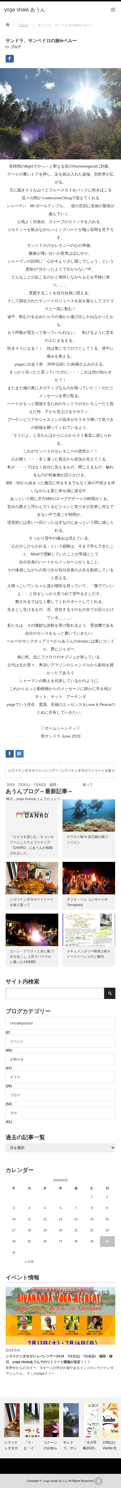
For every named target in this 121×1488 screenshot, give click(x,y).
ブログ (16, 47)
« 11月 (29, 1261)
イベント (17, 1041)
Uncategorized (21, 1023)
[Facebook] (98, 1481)
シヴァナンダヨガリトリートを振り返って (88, 773)
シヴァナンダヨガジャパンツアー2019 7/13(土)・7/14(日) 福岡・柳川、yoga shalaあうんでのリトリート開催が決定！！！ (33, 773)
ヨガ (13, 1113)
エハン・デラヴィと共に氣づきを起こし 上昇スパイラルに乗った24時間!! (32, 956)
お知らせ (17, 1059)
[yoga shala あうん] (24, 10)
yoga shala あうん (55, 1480)
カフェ (15, 1077)
